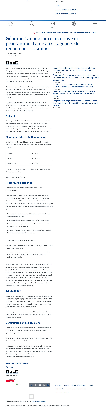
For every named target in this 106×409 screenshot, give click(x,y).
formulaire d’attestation (19, 267)
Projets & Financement (78, 385)
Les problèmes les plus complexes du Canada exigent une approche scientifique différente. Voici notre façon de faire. (75, 103)
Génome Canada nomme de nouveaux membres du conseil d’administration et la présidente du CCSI (74, 69)
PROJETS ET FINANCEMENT (70, 10)
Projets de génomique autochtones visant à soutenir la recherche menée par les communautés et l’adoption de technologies (76, 77)
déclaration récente (21, 68)
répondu (9, 76)
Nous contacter (59, 1)
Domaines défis (59, 389)
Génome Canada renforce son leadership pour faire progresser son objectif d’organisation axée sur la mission (74, 93)
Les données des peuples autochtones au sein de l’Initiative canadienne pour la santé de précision (73, 85)
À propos (58, 10)
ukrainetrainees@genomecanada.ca (23, 357)
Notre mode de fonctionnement (76, 389)
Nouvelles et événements (68, 13)
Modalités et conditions (39, 401)
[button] (7, 62)
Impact (57, 13)
